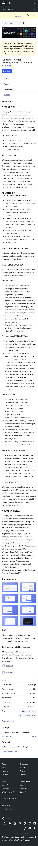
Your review (6, 736)
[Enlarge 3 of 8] (15, 596)
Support (7, 95)
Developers (6, 788)
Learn (4, 781)
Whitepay (8, 66)
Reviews (7, 84)
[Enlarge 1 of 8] (15, 585)
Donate (24, 788)
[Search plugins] (23, 23)
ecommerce (31, 711)
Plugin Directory (7, 9)
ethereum (21, 715)
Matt (5, 802)
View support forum (9, 751)
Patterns (23, 775)
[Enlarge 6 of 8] (33, 608)
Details (6, 79)
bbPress (6, 806)
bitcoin (24, 711)
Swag (23, 792)
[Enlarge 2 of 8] (33, 585)
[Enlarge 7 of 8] (15, 619)
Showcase (24, 764)
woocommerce (30, 715)
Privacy (5, 775)
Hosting (5, 771)
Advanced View (8, 721)
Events (22, 785)
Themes (23, 768)
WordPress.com (9, 799)
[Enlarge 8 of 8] (33, 619)
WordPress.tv (8, 792)
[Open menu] (35, 3)
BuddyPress (7, 809)
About (4, 764)
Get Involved (25, 781)
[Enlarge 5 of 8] (15, 608)
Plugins (22, 771)
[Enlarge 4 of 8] (33, 596)
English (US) (32, 706)
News (4, 768)
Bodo (9, 818)
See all (33, 736)
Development (9, 89)
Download (7, 71)
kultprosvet (10, 673)
